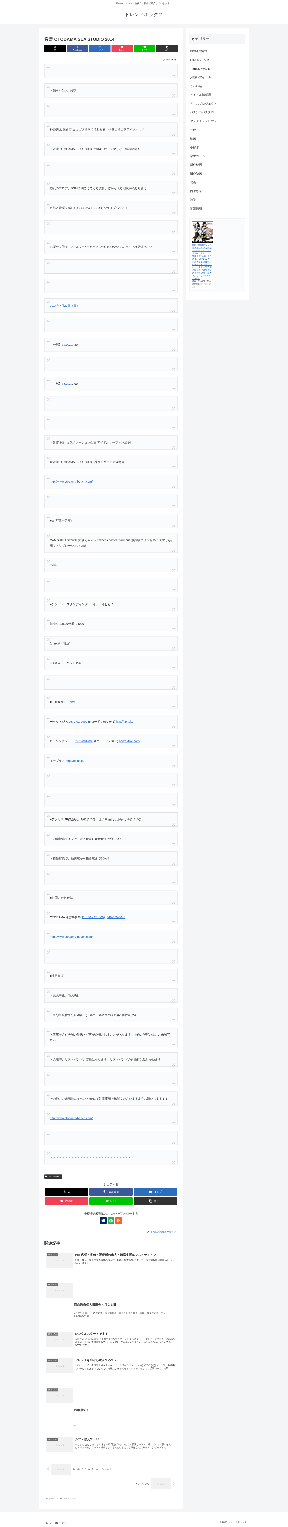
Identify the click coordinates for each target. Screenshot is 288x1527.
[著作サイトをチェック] (103, 1220)
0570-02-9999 (78, 721)
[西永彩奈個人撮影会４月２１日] (111, 1276)
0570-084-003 (84, 741)
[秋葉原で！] (111, 1381)
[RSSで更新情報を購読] (118, 1220)
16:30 (65, 383)
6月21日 (73, 702)
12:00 (65, 344)
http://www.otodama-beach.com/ (71, 481)
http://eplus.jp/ (75, 760)
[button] (167, 48)
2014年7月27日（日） (65, 305)
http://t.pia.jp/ (124, 721)
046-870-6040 (116, 917)
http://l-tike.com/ (129, 741)
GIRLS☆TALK (54, 1176)
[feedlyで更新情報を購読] (111, 1220)
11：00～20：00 (93, 917)
